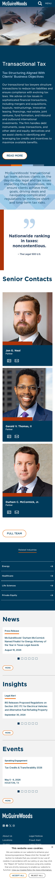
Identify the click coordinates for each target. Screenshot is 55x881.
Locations (7, 840)
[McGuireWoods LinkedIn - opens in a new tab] (4, 826)
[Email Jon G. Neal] (16, 361)
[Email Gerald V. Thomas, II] (16, 436)
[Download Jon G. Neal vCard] (9, 361)
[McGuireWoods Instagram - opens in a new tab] (14, 826)
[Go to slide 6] (36, 659)
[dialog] (27, 862)
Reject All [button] (37, 875)
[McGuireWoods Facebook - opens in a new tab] (7, 826)
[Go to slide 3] (26, 659)
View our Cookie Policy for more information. (32, 870)
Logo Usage (35, 844)
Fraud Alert (35, 840)
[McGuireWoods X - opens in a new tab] (10, 826)
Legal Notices (36, 836)
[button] (14, 155)
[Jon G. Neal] (27, 318)
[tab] (27, 550)
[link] (27, 640)
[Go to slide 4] (29, 659)
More (8, 668)
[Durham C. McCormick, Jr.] (27, 470)
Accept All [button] (18, 875)
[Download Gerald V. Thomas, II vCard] (9, 436)
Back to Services (12, 38)
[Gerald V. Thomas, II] (27, 394)
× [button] (52, 847)
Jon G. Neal (13, 350)
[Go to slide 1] (19, 659)
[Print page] (49, 38)
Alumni (6, 844)
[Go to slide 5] (33, 659)
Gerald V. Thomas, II (19, 426)
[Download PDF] (42, 38)
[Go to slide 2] (22, 659)
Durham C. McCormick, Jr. (22, 502)
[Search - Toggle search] (40, 3)
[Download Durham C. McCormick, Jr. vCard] (9, 512)
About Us (7, 836)
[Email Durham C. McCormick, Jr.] (16, 512)
